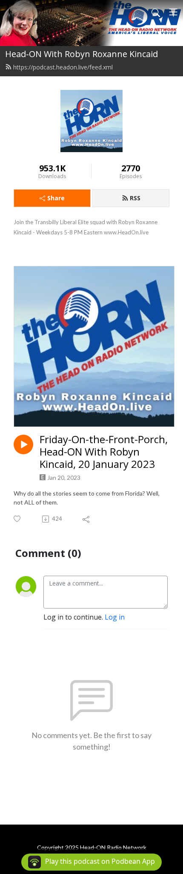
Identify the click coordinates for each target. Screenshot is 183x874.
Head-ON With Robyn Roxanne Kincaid (81, 54)
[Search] (155, 11)
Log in (115, 617)
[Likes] (18, 518)
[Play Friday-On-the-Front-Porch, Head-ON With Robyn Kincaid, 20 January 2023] (23, 444)
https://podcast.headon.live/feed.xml (63, 67)
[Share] (87, 519)
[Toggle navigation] (173, 12)
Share (56, 198)
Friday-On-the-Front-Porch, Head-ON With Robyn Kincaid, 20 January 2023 (104, 451)
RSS (135, 198)
